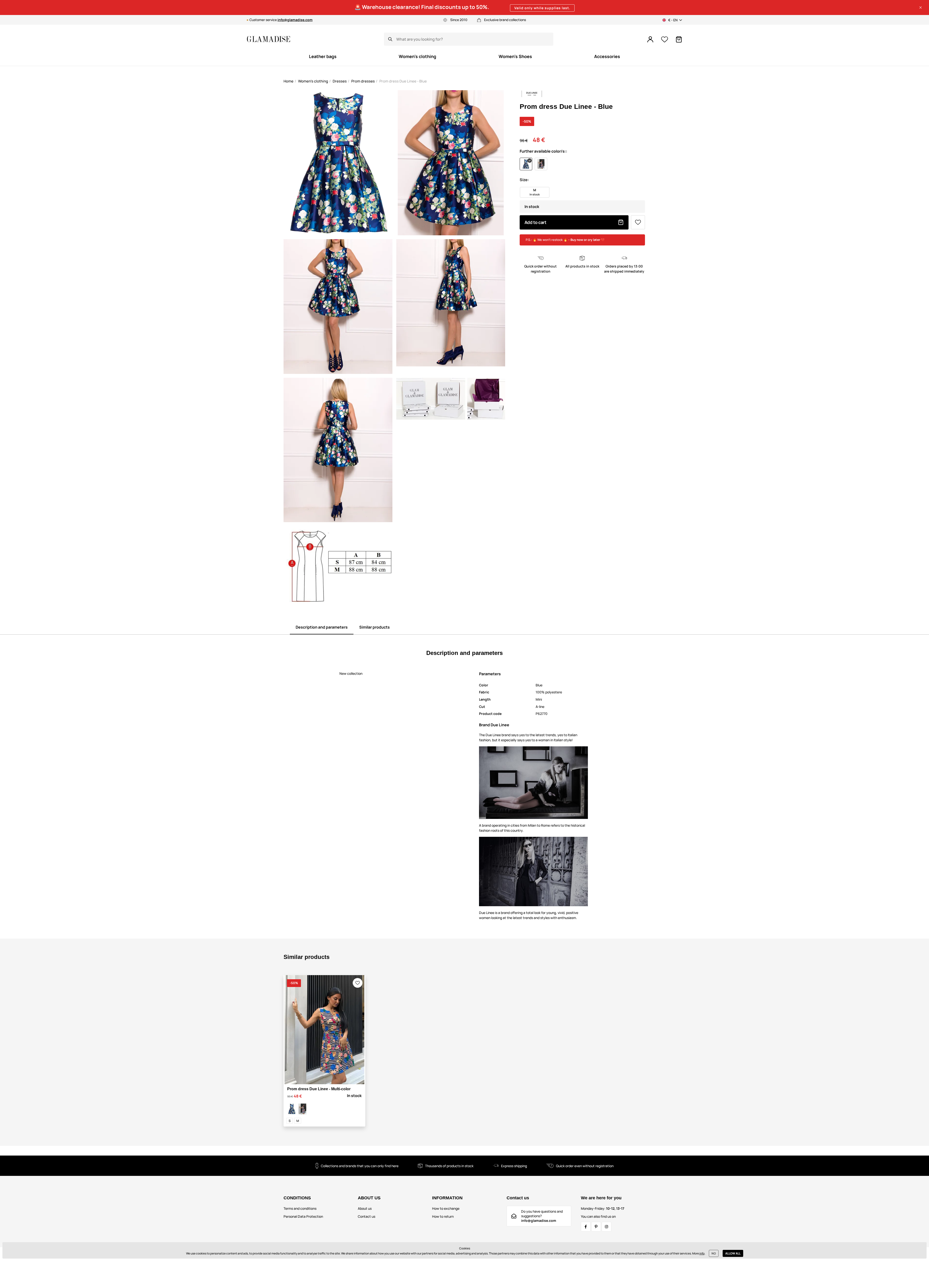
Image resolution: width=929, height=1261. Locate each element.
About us (365, 1208)
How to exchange (445, 1208)
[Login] (650, 39)
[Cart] (678, 39)
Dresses (340, 81)
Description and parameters (322, 627)
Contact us (366, 1216)
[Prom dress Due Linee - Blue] (291, 1109)
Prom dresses (363, 81)
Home (288, 81)
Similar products (374, 627)
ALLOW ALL (733, 1253)
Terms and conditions (300, 1208)
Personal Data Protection (303, 1216)
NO (714, 1253)
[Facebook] (586, 1226)
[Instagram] (606, 1226)
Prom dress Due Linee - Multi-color (319, 1089)
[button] (920, 7)
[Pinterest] (596, 1226)
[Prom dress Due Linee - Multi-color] (302, 1109)
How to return (443, 1216)
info (701, 1253)
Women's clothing (313, 81)
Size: (524, 179)
